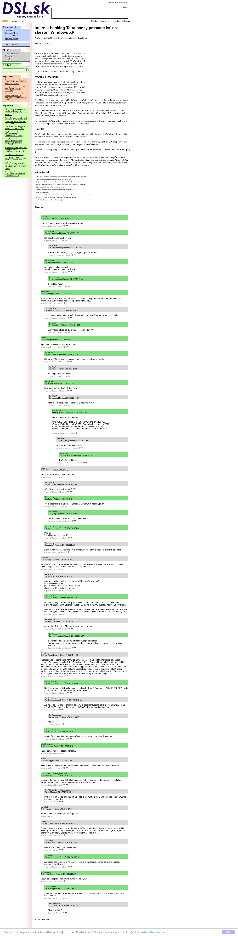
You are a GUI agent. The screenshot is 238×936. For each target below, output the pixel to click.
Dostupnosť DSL (11, 33)
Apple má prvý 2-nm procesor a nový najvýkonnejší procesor (14, 133)
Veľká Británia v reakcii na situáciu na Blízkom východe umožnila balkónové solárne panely (16, 165)
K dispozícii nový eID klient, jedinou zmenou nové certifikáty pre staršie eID (16, 149)
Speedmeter (9, 53)
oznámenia (51, 71)
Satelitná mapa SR (11, 44)
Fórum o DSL (10, 36)
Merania (16, 53)
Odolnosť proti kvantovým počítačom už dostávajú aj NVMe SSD (53, 179)
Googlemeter (10, 59)
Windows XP (47, 38)
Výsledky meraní (11, 39)
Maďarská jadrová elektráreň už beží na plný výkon (50, 200)
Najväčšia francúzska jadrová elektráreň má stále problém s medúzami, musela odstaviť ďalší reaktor (16, 120)
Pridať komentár (42, 919)
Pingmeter (9, 56)
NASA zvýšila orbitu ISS (14, 154)
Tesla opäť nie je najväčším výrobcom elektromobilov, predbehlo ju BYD (15, 173)
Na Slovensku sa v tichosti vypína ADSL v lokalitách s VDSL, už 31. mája (15, 81)
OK (228, 932)
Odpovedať (44, 226)
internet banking (70, 38)
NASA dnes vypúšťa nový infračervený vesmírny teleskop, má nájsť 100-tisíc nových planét (61, 176)
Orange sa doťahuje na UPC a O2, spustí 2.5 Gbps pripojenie (15, 88)
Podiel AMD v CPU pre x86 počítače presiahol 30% (15, 159)
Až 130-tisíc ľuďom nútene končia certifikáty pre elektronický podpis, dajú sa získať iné (15, 96)
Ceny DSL (9, 30)
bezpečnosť (58, 38)
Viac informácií (158, 932)
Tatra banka (82, 38)
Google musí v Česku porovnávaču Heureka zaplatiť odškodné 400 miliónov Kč (13, 141)
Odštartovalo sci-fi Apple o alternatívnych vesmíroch (15, 127)
